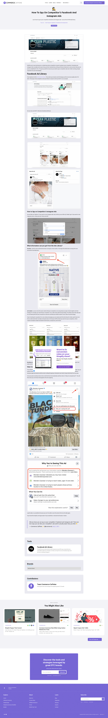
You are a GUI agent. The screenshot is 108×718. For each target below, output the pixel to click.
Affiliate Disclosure (33, 702)
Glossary (57, 702)
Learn (50, 2)
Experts (56, 704)
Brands (4, 707)
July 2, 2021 (55, 526)
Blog (56, 698)
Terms (30, 704)
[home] (12, 2)
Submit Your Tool (32, 707)
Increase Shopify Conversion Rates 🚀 (94, 2)
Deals (54, 2)
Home (4, 698)
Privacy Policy (32, 700)
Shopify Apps (6, 702)
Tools (46, 2)
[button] (59, 2)
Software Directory (7, 700)
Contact (56, 707)
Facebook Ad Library (41, 77)
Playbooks (42, 22)
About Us (31, 698)
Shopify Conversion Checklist (9, 704)
